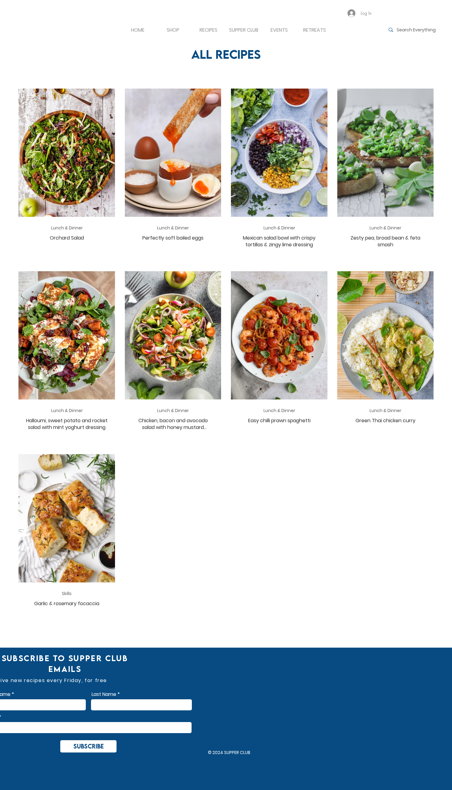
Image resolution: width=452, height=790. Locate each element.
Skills (67, 593)
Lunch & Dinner (67, 228)
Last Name (104, 694)
